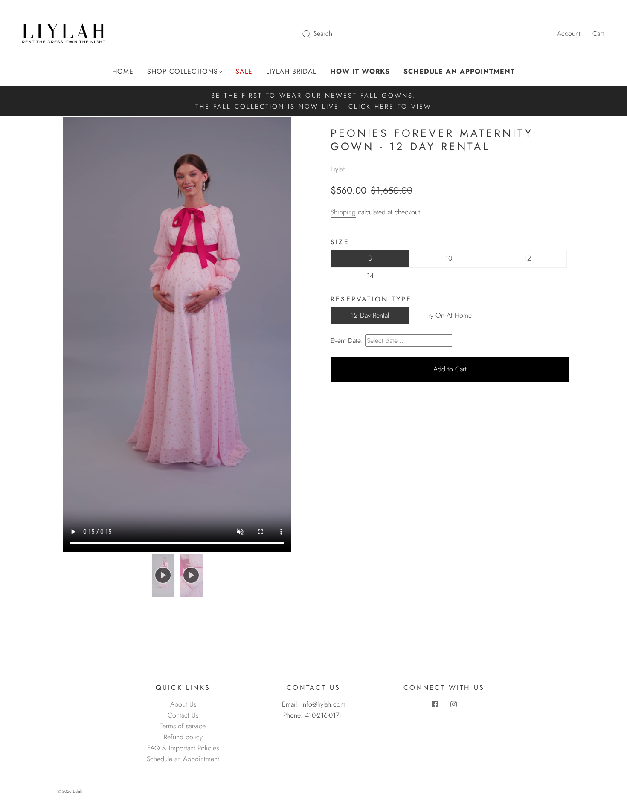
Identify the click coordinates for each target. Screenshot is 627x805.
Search (323, 33)
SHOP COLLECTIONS (182, 71)
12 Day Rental (370, 315)
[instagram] (453, 704)
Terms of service (183, 726)
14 (370, 276)
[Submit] (311, 33)
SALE (244, 71)
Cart (598, 33)
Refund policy (183, 737)
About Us (183, 704)
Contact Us (183, 715)
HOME (123, 71)
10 (448, 258)
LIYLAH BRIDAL (291, 71)
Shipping (343, 212)
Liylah (338, 169)
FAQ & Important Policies (183, 748)
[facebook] (434, 704)
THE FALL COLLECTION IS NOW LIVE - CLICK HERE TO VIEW (313, 106)
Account (569, 33)
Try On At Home (449, 315)
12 (527, 258)
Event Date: (347, 340)
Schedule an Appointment (183, 759)
